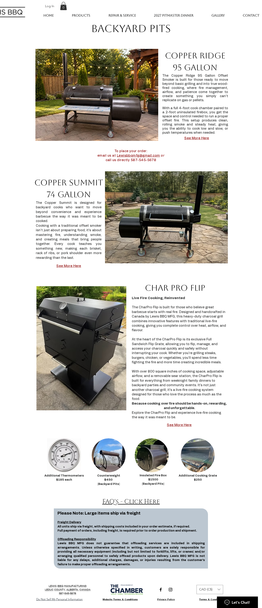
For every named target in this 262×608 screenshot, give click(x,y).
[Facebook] (160, 589)
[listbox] (209, 589)
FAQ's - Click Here (131, 502)
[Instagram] (170, 589)
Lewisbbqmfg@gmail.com (138, 155)
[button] (63, 6)
